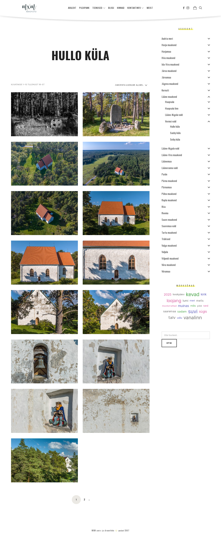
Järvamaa (166, 77)
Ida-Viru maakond (170, 64)
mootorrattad (169, 306)
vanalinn (193, 317)
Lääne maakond (169, 96)
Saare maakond (169, 219)
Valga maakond (169, 245)
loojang (174, 301)
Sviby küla (175, 139)
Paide (164, 174)
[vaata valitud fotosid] (194, 8)
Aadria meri (167, 38)
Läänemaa (167, 161)
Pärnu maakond (169, 181)
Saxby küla (175, 133)
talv (172, 318)
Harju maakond (169, 45)
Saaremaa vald (169, 226)
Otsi (169, 343)
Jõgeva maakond (170, 84)
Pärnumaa (167, 187)
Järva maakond (169, 71)
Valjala (165, 252)
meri (192, 300)
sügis (203, 311)
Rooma (165, 213)
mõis (193, 306)
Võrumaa (166, 271)
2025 (167, 294)
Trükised (166, 239)
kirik (203, 294)
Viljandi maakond (170, 258)
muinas (183, 306)
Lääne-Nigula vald (174, 115)
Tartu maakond (169, 232)
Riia (164, 207)
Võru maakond (169, 265)
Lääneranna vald (170, 168)
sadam (182, 311)
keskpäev (179, 294)
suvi (193, 311)
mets (200, 300)
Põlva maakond (169, 194)
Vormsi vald (170, 121)
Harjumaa (166, 51)
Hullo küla (175, 126)
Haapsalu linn (171, 108)
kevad (192, 294)
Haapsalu (169, 102)
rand (205, 306)
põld (199, 306)
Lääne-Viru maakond (172, 155)
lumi (185, 300)
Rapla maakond (169, 200)
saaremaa (169, 311)
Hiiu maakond (168, 58)
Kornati (165, 90)
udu (179, 317)
